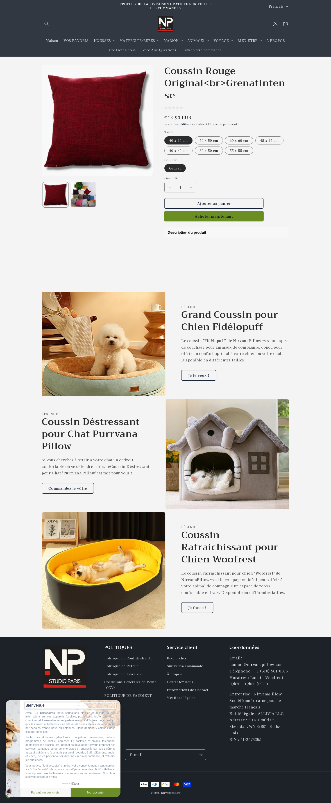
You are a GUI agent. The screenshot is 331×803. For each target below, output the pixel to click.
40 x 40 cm (178, 140)
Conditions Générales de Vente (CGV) (130, 685)
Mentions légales (181, 698)
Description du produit (187, 232)
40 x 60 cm (178, 150)
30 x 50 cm (209, 150)
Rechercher (177, 658)
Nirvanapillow (170, 792)
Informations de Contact (188, 690)
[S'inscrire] (201, 754)
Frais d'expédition (177, 124)
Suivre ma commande (185, 666)
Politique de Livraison (123, 674)
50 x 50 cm (209, 140)
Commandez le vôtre (67, 488)
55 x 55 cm (239, 150)
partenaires (47, 713)
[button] (47, 24)
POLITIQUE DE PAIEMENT (128, 695)
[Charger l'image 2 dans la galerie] (83, 194)
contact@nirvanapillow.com (256, 664)
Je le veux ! (198, 375)
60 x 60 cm (239, 140)
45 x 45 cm (269, 140)
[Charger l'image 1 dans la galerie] (55, 194)
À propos (174, 674)
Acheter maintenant (214, 216)
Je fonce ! (197, 607)
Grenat (175, 168)
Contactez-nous (180, 682)
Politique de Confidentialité (128, 658)
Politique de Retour (121, 666)
